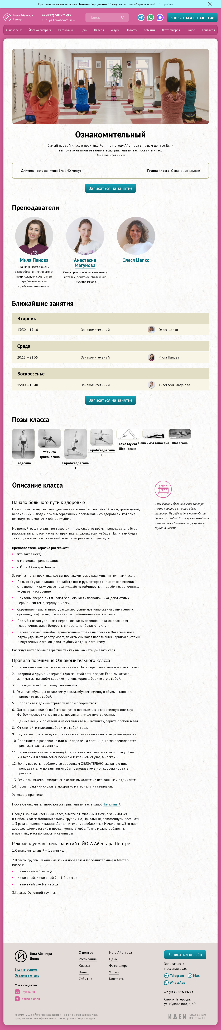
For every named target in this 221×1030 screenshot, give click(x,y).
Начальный (111, 804)
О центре (12, 30)
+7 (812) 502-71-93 (56, 15)
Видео (190, 30)
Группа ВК (28, 992)
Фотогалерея (171, 30)
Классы (99, 30)
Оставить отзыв (27, 975)
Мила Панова (34, 260)
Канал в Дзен (31, 999)
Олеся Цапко (136, 260)
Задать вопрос (26, 969)
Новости (131, 30)
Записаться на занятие (110, 188)
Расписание (66, 30)
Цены (84, 30)
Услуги (114, 30)
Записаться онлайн (185, 954)
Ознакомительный (95, 329)
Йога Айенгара (38, 30)
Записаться (192, 17)
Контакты (208, 30)
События (149, 30)
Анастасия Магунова (85, 263)
